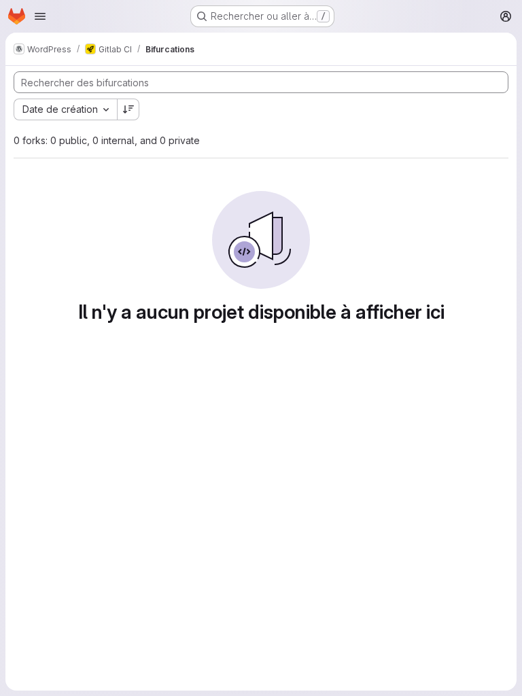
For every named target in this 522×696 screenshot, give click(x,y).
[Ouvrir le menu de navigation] (40, 16)
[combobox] (65, 109)
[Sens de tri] (128, 109)
